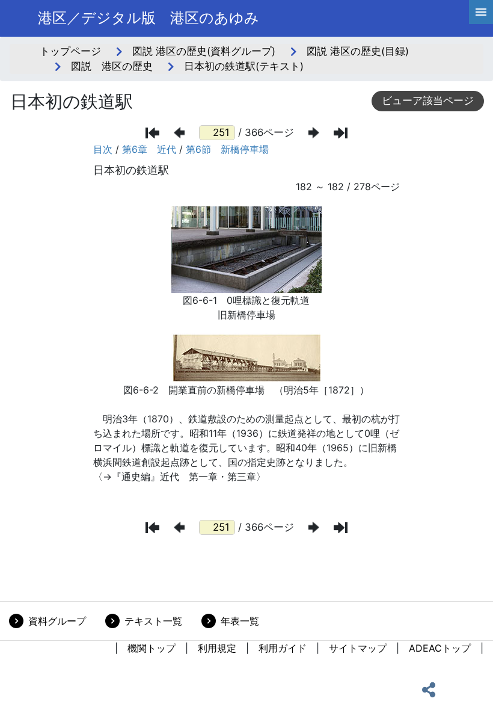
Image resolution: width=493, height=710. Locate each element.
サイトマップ (358, 648)
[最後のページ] (341, 133)
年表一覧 (240, 621)
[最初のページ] (152, 133)
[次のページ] (313, 132)
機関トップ (151, 648)
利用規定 (217, 648)
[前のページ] (179, 132)
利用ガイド (283, 648)
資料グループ (57, 621)
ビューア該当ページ (428, 100)
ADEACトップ (440, 648)
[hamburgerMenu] (481, 12)
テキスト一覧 (153, 621)
